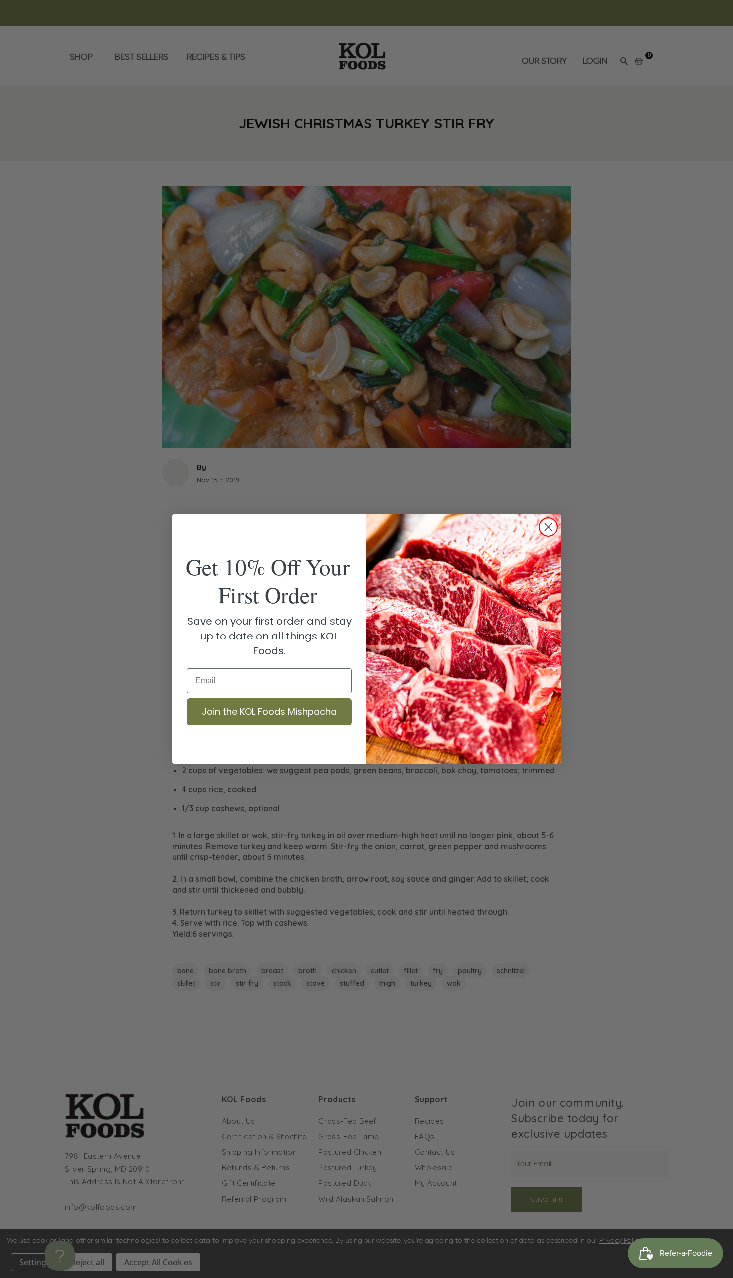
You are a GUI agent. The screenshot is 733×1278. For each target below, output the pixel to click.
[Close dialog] (548, 527)
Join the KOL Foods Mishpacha (269, 711)
